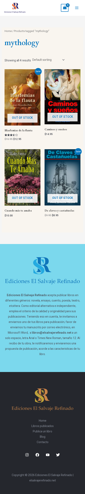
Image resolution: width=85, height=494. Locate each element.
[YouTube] (48, 455)
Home (8, 31)
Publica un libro (42, 431)
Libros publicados (42, 426)
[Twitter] (58, 455)
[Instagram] (27, 455)
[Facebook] (37, 455)
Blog (42, 437)
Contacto (42, 442)
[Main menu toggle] (77, 8)
